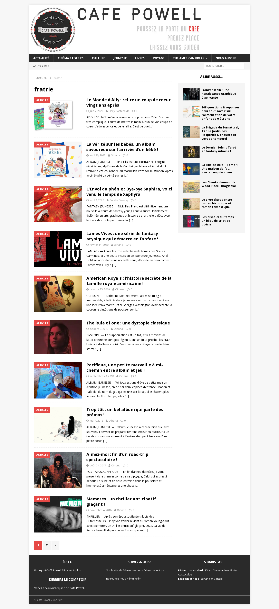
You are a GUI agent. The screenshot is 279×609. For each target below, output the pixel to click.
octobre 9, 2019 (99, 329)
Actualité (41, 58)
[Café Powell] (116, 51)
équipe (60, 588)
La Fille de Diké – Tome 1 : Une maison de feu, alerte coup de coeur (220, 168)
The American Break (188, 58)
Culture (98, 58)
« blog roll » (134, 578)
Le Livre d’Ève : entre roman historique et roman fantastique (217, 203)
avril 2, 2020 (97, 200)
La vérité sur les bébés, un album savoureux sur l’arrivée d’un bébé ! (122, 146)
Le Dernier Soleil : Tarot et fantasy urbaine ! (219, 149)
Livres (140, 58)
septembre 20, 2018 (102, 376)
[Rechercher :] (224, 66)
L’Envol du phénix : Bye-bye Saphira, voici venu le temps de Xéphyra (129, 191)
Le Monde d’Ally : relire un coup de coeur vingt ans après (128, 102)
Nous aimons (226, 58)
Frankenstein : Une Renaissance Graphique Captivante (219, 93)
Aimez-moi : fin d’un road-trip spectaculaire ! (117, 456)
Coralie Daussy (118, 200)
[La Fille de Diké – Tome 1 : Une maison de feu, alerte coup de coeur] (191, 169)
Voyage (158, 58)
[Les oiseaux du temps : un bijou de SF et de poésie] (191, 221)
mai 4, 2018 (96, 420)
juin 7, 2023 (96, 111)
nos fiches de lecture (151, 570)
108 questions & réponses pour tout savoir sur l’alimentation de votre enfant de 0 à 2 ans (221, 112)
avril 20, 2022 (97, 155)
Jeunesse (120, 58)
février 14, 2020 (99, 245)
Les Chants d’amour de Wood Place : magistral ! (219, 184)
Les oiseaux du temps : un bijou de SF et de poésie (218, 220)
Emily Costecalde (119, 111)
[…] (152, 126)
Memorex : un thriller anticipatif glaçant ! (121, 501)
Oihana (115, 155)
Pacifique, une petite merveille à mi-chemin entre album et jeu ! (124, 367)
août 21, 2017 (98, 465)
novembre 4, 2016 (101, 510)
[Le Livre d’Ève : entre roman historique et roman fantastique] (191, 204)
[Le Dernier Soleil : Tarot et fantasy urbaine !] (191, 152)
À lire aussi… (211, 76)
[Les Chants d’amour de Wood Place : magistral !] (191, 186)
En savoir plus (72, 570)
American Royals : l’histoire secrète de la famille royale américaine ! (129, 280)
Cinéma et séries (71, 58)
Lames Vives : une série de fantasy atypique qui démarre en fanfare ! (122, 236)
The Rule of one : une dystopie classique (128, 323)
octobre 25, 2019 (100, 289)
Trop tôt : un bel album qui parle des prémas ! (124, 412)
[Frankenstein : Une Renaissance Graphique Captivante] (191, 94)
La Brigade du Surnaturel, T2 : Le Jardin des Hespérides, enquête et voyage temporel (220, 133)
